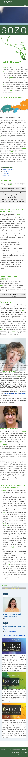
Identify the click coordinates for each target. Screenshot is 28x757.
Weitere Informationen (10, 394)
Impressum (21, 394)
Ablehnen (13, 391)
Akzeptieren (4, 391)
